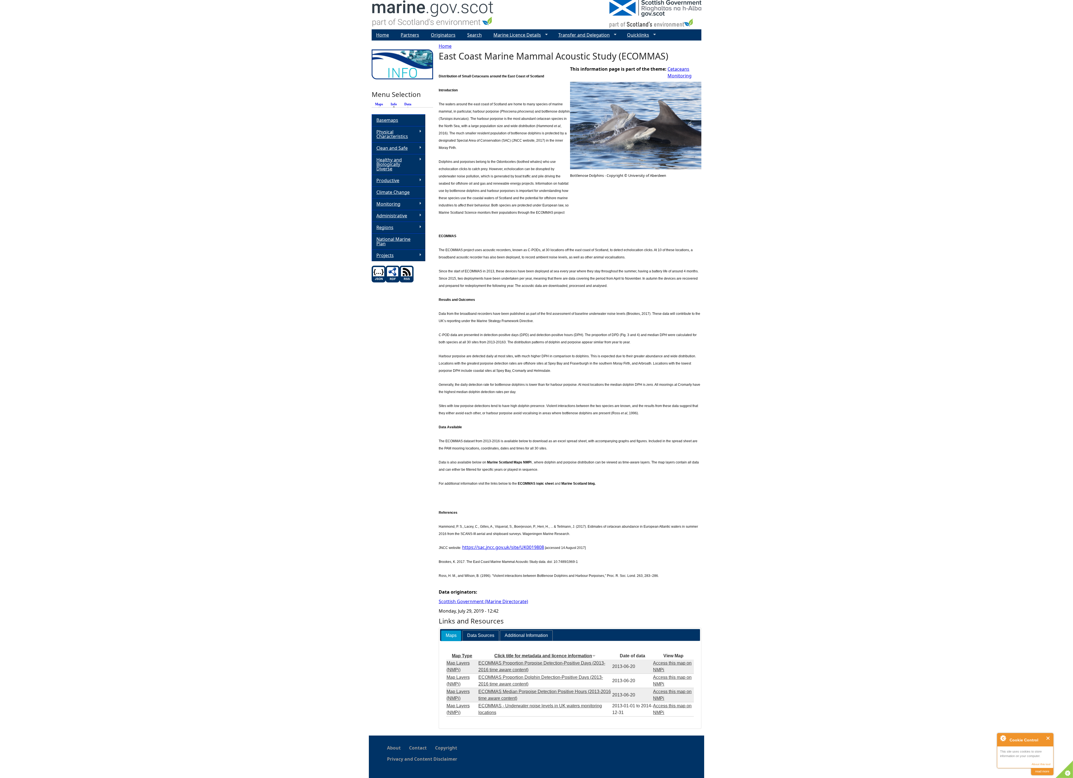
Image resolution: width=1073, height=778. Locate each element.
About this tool (1041, 764)
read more (1042, 771)
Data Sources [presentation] (480, 635)
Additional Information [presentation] (526, 635)
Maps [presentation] (451, 635)
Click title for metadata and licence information (543, 655)
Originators (443, 35)
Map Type (462, 655)
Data (407, 104)
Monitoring (680, 76)
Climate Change (393, 192)
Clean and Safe (390, 148)
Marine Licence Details (515, 35)
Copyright (446, 748)
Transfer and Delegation (582, 35)
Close (1048, 738)
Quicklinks (636, 35)
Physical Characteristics (390, 134)
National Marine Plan (393, 241)
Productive (385, 180)
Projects (383, 255)
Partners (410, 35)
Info (395, 104)
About (394, 748)
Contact (418, 748)
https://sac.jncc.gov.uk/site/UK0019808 (503, 547)
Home (445, 46)
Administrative (389, 216)
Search (474, 35)
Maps (379, 104)
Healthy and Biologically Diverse (387, 164)
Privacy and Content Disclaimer (422, 759)
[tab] (451, 635)
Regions (382, 227)
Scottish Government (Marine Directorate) (483, 601)
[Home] (433, 14)
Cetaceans (678, 69)
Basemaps (387, 120)
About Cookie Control (1002, 738)
